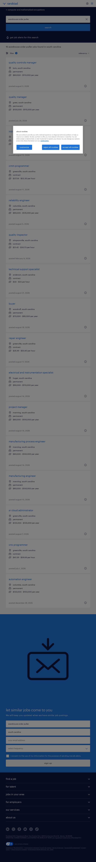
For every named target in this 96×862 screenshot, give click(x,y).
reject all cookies (50, 147)
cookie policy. (45, 141)
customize (24, 147)
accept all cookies (70, 147)
